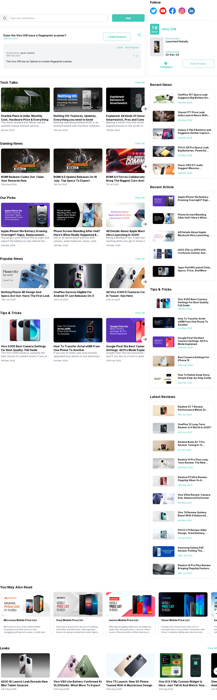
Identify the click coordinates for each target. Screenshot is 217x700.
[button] (128, 18)
